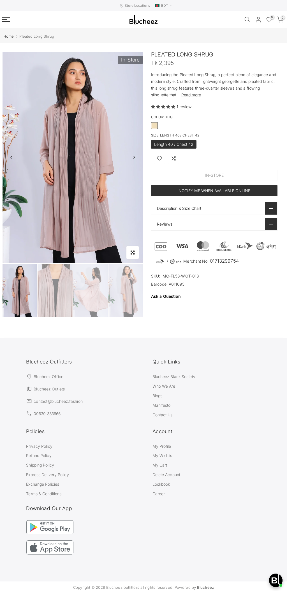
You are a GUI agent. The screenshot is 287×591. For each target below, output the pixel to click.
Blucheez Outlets (49, 389)
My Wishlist (162, 455)
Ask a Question (166, 296)
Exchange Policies (42, 484)
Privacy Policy (39, 446)
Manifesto (161, 405)
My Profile (161, 446)
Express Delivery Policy (47, 474)
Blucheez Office (48, 376)
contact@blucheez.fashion (58, 401)
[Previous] (11, 157)
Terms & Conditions (43, 493)
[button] (164, 106)
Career (158, 493)
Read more (191, 94)
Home (8, 36)
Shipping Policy (40, 465)
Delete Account (166, 474)
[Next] (134, 157)
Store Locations (137, 5)
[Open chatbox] (276, 580)
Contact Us (162, 414)
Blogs (157, 395)
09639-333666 (47, 413)
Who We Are (163, 386)
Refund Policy (38, 455)
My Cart (159, 465)
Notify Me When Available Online (214, 190)
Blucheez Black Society (173, 376)
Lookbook (161, 484)
